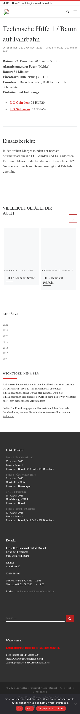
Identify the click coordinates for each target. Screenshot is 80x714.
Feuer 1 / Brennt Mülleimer (20, 508)
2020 (5, 336)
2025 (5, 353)
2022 (5, 324)
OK (19, 708)
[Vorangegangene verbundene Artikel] (64, 218)
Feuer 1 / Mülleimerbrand (19, 457)
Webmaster (8, 416)
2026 (5, 359)
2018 (5, 347)
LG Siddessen (20, 109)
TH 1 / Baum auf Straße (20, 278)
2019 (5, 341)
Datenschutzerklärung (51, 708)
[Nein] (75, 704)
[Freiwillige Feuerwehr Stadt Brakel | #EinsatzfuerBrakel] (6, 11)
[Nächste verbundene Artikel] (73, 218)
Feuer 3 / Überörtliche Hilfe (21, 474)
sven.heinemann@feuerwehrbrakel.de (34, 591)
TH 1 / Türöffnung (16, 491)
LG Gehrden (19, 102)
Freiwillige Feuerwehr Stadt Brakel (36, 687)
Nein (29, 708)
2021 (5, 330)
